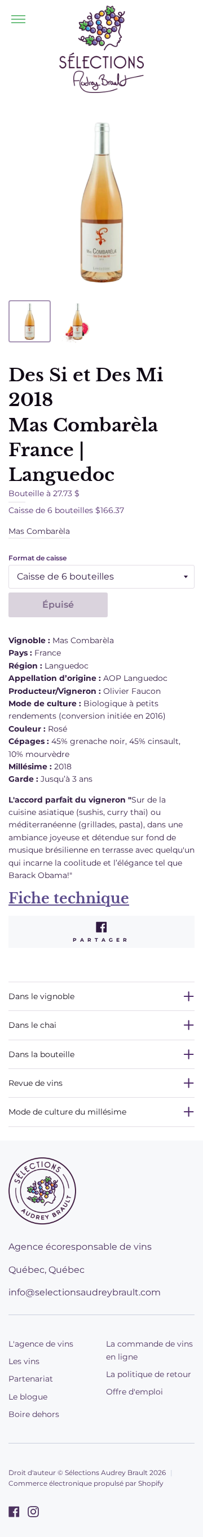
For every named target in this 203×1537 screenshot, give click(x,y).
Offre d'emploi (134, 1392)
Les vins (23, 1361)
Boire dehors (33, 1414)
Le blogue (27, 1397)
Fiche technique (68, 898)
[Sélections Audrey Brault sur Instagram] (33, 1511)
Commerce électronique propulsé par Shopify (86, 1483)
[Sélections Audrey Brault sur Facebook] (14, 1511)
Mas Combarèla (39, 531)
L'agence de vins (40, 1344)
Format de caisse (37, 558)
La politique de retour (148, 1374)
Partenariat (30, 1379)
